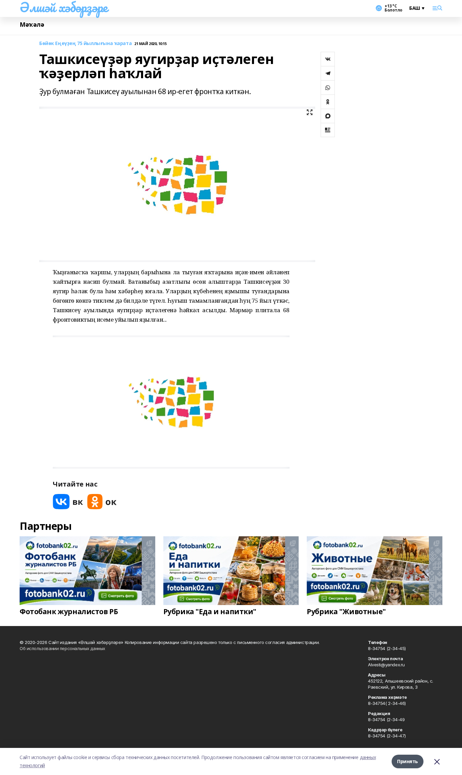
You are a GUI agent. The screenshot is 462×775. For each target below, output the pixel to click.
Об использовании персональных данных (62, 648)
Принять (407, 761)
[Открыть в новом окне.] (68, 501)
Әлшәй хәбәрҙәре (64, 7)
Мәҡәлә (32, 24)
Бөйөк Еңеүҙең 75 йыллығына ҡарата (85, 43)
